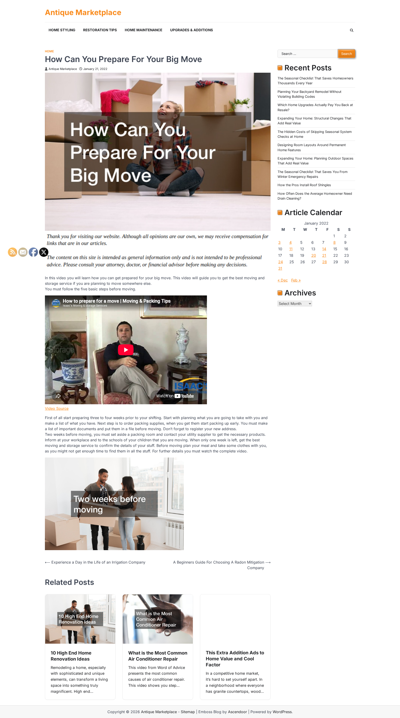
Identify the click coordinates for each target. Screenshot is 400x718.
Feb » (296, 280)
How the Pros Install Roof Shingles (304, 185)
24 (280, 262)
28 (324, 262)
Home (49, 51)
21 (324, 255)
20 (313, 255)
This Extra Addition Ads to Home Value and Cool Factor (235, 659)
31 (280, 268)
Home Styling (62, 30)
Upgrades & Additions (191, 30)
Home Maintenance (143, 30)
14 (324, 249)
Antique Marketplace (83, 12)
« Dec (283, 280)
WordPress (282, 711)
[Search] (351, 30)
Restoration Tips (100, 30)
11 (291, 249)
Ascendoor (237, 711)
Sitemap (188, 711)
